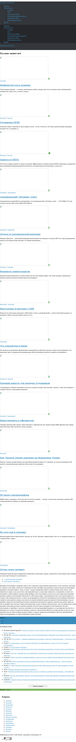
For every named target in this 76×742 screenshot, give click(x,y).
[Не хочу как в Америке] (24, 526)
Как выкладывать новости (16, 16)
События (9, 701)
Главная (6, 6)
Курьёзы (3, 267)
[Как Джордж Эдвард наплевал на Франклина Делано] (24, 451)
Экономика (12, 192)
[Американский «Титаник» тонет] (24, 190)
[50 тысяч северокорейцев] (24, 489)
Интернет (3, 304)
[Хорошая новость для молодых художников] (24, 377)
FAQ (8, 12)
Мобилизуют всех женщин (15, 85)
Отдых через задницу (12, 569)
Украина (3, 81)
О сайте (10, 10)
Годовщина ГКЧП (10, 122)
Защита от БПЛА (9, 159)
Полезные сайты (13, 18)
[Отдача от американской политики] (24, 228)
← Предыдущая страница (13, 579)
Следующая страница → (12, 581)
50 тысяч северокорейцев (14, 494)
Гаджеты (9, 713)
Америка (3, 192)
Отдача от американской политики (20, 234)
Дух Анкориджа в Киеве (13, 345)
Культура (3, 379)
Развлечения (10, 725)
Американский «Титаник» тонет (18, 196)
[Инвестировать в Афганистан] (24, 414)
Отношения (10, 719)
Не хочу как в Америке (13, 532)
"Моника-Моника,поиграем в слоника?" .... (23, 669)
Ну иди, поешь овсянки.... (18, 647)
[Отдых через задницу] (24, 563)
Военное (3, 155)
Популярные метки (14, 20)
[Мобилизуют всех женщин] (24, 79)
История (3, 118)
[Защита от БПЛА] (24, 153)
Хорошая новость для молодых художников (25, 383)
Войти (6, 22)
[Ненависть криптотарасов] (24, 265)
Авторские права (13, 14)
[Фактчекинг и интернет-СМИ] (24, 302)
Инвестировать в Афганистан (17, 420)
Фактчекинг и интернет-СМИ (17, 308)
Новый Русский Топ (7, 2)
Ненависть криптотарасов (15, 271)
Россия (9, 118)
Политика (11, 230)
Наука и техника (11, 717)
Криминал (11, 528)
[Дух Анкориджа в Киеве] (24, 340)
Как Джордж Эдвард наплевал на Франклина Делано (30, 457)
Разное (8, 731)
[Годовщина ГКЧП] (24, 116)
